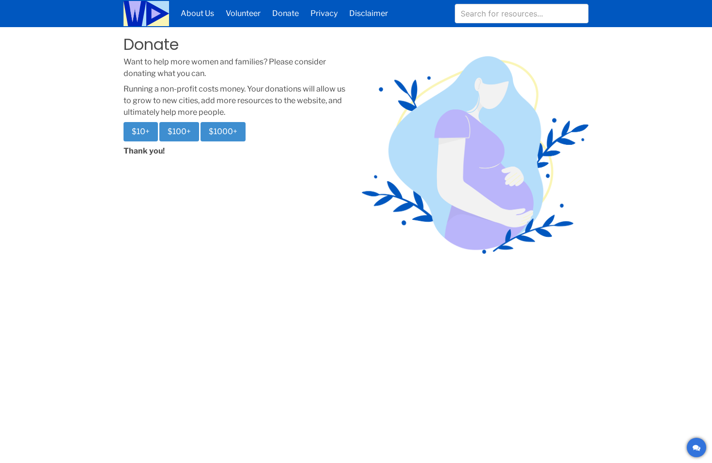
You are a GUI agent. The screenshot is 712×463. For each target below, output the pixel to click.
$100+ (179, 131)
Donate (285, 13)
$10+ (141, 131)
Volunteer (243, 13)
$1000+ (223, 131)
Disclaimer (368, 13)
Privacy (324, 13)
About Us (197, 13)
